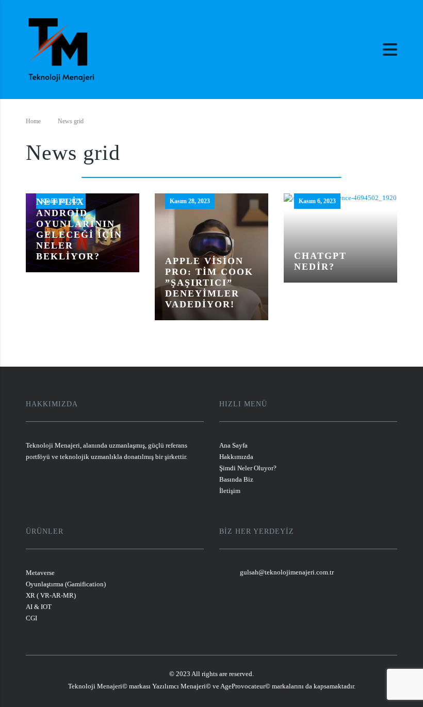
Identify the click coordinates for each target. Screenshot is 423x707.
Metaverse (40, 573)
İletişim (229, 491)
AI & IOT (39, 607)
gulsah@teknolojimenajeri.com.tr (287, 572)
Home (33, 121)
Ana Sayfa (233, 445)
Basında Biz (236, 479)
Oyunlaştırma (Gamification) (66, 584)
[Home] (61, 48)
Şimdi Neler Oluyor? (247, 468)
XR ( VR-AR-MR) (51, 595)
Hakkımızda (236, 457)
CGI (31, 618)
